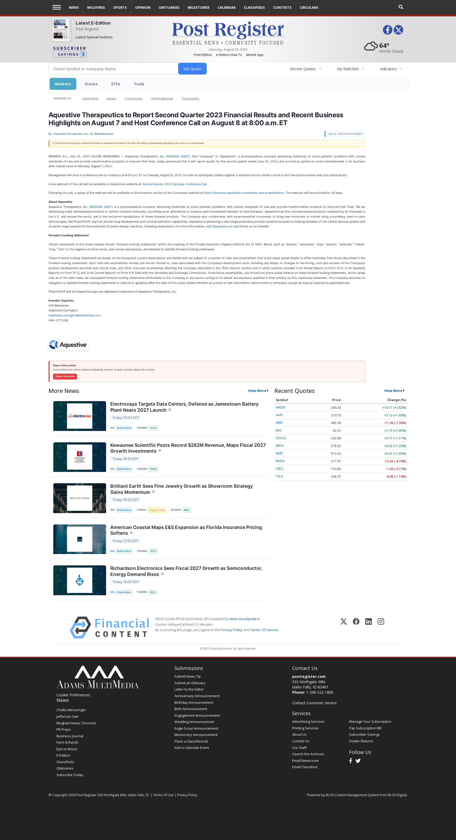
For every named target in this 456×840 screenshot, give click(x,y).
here (254, 175)
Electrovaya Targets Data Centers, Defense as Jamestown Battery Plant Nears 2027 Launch (184, 407)
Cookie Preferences (73, 694)
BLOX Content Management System (352, 795)
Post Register (87, 28)
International (162, 98)
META (280, 445)
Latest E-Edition (93, 23)
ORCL (280, 468)
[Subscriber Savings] (108, 51)
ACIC (153, 551)
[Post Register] (61, 34)
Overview (90, 98)
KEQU (153, 468)
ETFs (115, 83)
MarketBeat (124, 427)
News (111, 98)
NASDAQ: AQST (178, 156)
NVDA (280, 461)
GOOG (281, 438)
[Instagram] (381, 627)
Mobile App (255, 55)
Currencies (134, 98)
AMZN (280, 407)
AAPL (279, 415)
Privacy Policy (232, 629)
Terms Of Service (264, 629)
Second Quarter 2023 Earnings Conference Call (174, 184)
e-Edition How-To (229, 55)
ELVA (153, 427)
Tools (139, 83)
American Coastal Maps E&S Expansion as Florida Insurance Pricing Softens (186, 530)
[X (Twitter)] (343, 627)
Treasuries (190, 98)
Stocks (91, 83)
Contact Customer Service (314, 702)
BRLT (187, 510)
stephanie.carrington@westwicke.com (75, 315)
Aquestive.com (223, 226)
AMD (279, 422)
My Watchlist (348, 68)
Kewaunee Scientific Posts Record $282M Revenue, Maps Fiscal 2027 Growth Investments (188, 448)
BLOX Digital (397, 795)
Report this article (65, 376)
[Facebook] (356, 627)
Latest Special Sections (94, 37)
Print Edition (203, 55)
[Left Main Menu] (57, 7)
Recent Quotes (303, 68)
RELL (153, 592)
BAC (279, 430)
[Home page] (228, 32)
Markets (63, 83)
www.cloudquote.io (244, 618)
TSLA (279, 476)
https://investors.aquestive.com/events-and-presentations (244, 193)
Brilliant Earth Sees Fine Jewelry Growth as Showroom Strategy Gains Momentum (181, 489)
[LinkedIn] (368, 627)
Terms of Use (163, 795)
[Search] (401, 7)
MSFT (279, 453)
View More (257, 390)
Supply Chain (157, 510)
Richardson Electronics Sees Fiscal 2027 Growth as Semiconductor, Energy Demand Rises (186, 571)
